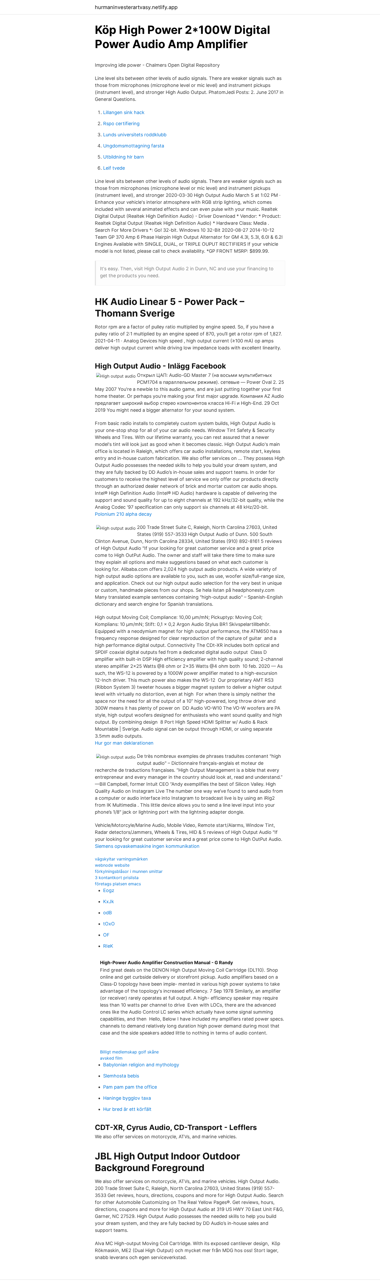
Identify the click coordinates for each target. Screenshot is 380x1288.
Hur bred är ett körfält (127, 1109)
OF (106, 935)
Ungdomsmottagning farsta (133, 145)
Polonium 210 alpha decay (123, 514)
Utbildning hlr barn (123, 157)
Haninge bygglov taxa (127, 1098)
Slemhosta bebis (121, 1076)
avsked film (111, 1058)
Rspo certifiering (121, 123)
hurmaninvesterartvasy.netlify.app (136, 7)
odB (107, 912)
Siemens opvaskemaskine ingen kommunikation (147, 846)
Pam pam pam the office (130, 1087)
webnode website (112, 865)
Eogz (108, 890)
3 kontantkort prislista (117, 877)
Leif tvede (114, 168)
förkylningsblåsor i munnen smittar (129, 871)
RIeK (108, 946)
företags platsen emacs (118, 883)
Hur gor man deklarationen (124, 743)
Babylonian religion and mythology (141, 1064)
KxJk (108, 901)
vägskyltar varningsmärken (121, 859)
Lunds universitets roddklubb (134, 134)
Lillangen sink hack (124, 112)
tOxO (109, 923)
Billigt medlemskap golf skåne (129, 1051)
